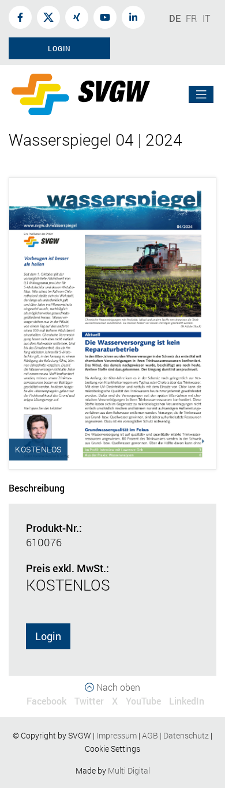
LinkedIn (186, 701)
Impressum (116, 735)
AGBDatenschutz (175, 735)
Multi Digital (129, 770)
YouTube (143, 701)
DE (175, 18)
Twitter (89, 701)
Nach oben (117, 687)
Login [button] (59, 48)
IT (206, 18)
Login (48, 636)
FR (191, 18)
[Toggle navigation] (201, 95)
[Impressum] (137, 735)
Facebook (46, 701)
